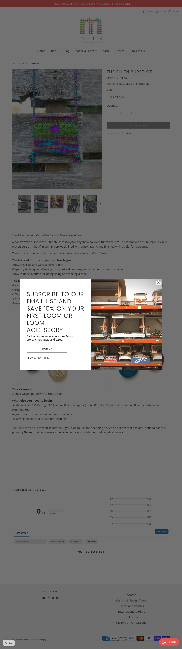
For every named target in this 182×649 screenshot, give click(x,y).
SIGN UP (47, 348)
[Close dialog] (158, 282)
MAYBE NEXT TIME (38, 357)
